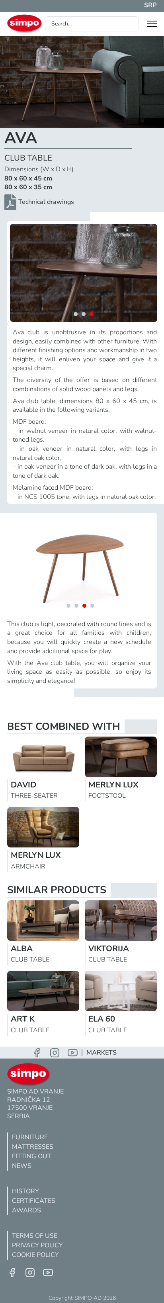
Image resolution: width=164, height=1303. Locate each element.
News (21, 1165)
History (25, 1191)
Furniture (30, 1137)
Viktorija (108, 948)
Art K (23, 1019)
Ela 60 (101, 1019)
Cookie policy (35, 1255)
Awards (26, 1210)
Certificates (33, 1200)
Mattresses (32, 1146)
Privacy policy (37, 1245)
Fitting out (31, 1156)
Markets (101, 1052)
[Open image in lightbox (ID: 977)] (80, 564)
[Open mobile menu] (152, 24)
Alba (22, 948)
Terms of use (34, 1235)
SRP (150, 5)
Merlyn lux (113, 784)
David (23, 784)
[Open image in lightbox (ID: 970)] (83, 272)
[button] (76, 314)
